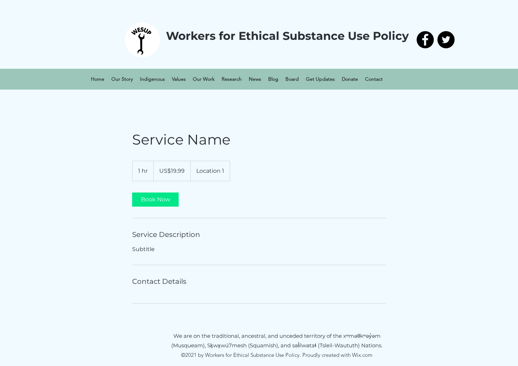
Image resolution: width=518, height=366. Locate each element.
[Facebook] (425, 39)
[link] (155, 200)
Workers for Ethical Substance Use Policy (287, 36)
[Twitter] (446, 39)
